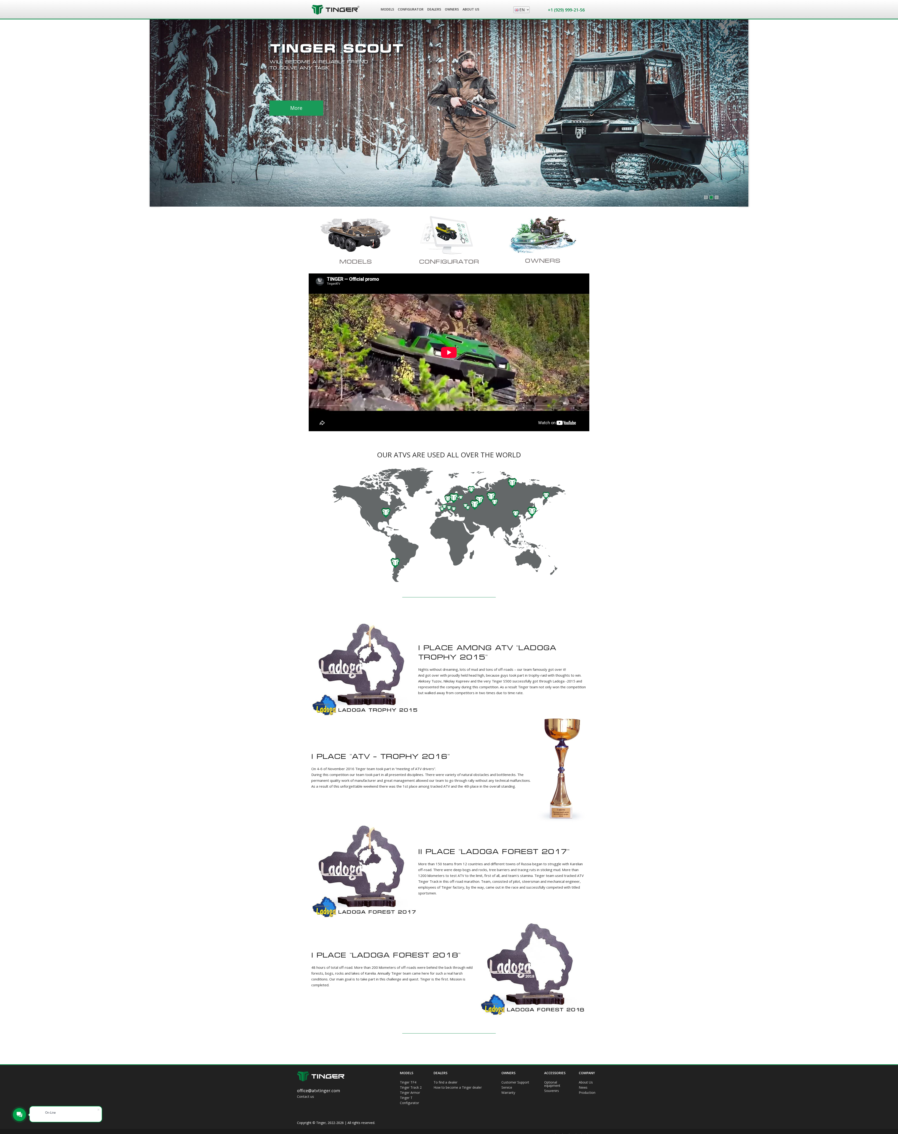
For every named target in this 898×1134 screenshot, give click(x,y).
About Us (586, 1082)
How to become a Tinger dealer (458, 1088)
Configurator (409, 1103)
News (583, 1088)
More (296, 102)
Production (587, 1093)
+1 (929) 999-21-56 (566, 10)
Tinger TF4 (408, 1082)
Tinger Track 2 (411, 1088)
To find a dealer (445, 1082)
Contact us (305, 1096)
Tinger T (406, 1098)
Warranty (508, 1093)
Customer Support (515, 1082)
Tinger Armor (410, 1093)
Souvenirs (551, 1091)
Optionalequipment (552, 1084)
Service (506, 1088)
